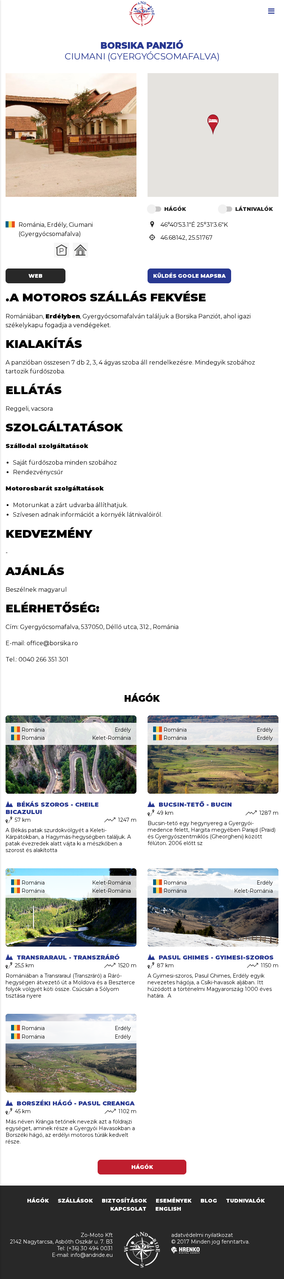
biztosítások (124, 1200)
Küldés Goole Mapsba (189, 276)
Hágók (142, 1167)
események (174, 1200)
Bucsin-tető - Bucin (194, 804)
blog (208, 1200)
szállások (75, 1200)
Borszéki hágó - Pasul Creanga (75, 1103)
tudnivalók (245, 1200)
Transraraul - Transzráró (67, 957)
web (35, 276)
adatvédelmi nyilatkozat (202, 1235)
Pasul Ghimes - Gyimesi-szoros (215, 957)
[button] (213, 125)
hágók (38, 1200)
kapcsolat (128, 1209)
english (168, 1209)
